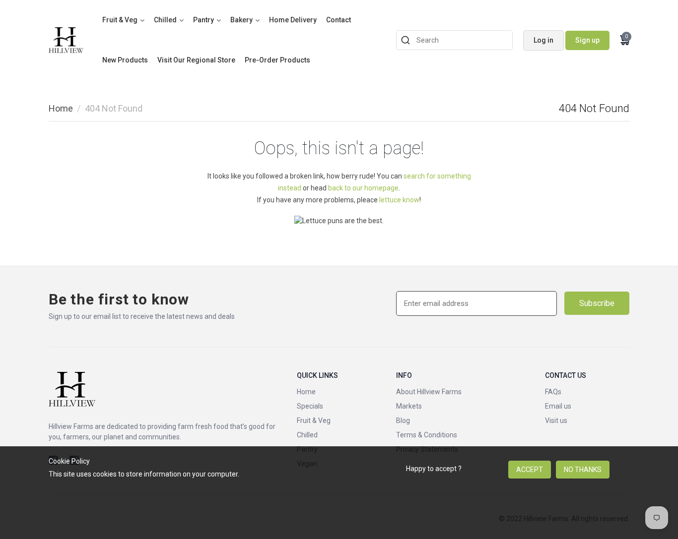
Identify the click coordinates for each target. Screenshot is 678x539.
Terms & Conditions (426, 435)
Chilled (165, 20)
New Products (125, 60)
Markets (409, 406)
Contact (338, 20)
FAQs (553, 392)
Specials (310, 406)
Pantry (203, 20)
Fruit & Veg (119, 20)
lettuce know (399, 200)
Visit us (556, 420)
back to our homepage (363, 188)
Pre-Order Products (277, 60)
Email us (558, 406)
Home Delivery (293, 20)
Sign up (587, 40)
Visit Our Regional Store (196, 60)
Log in (543, 40)
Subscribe (596, 303)
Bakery (241, 20)
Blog (403, 420)
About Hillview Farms (429, 392)
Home (61, 108)
